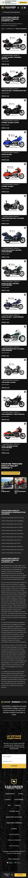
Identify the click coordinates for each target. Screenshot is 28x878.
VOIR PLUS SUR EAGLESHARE (10, 473)
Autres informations (14, 845)
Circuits (20, 794)
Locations (8, 799)
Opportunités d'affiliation (14, 823)
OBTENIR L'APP (23, 2)
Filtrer (21, 875)
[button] (14, 49)
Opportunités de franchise (14, 817)
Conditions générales (14, 834)
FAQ (9, 805)
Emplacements (9, 794)
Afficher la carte (7, 875)
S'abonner (14, 766)
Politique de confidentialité (14, 840)
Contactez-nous (14, 811)
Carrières (14, 828)
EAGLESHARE (18, 799)
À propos (17, 805)
